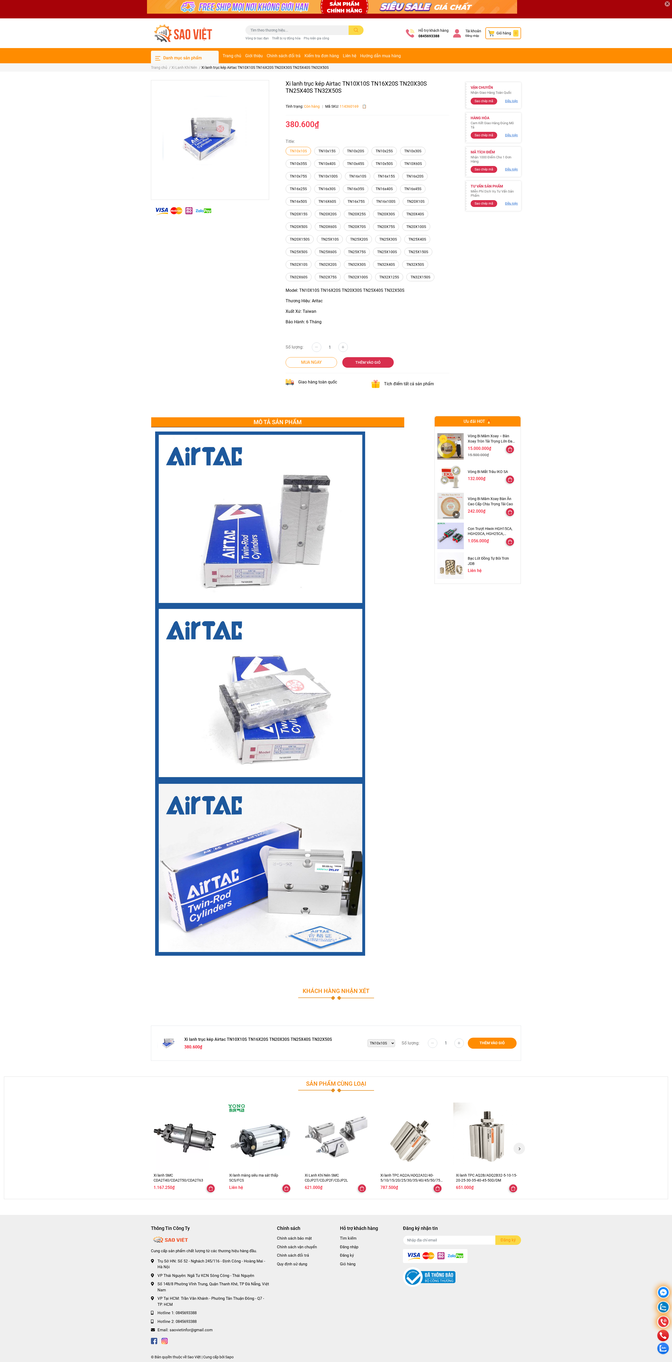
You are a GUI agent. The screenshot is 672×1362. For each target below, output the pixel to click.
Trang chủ (232, 55)
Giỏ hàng (347, 1264)
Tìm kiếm (348, 1238)
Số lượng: (294, 347)
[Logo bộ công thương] (429, 1277)
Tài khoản (473, 31)
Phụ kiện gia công (316, 38)
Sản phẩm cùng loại (336, 1083)
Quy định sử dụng (292, 1264)
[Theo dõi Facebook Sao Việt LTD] (154, 1340)
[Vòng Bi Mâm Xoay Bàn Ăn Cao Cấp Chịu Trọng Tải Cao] (450, 506)
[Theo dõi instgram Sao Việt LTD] (164, 1340)
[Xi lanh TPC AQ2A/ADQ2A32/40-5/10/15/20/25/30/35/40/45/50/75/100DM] (411, 1136)
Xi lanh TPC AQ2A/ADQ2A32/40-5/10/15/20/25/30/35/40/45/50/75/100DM (411, 1180)
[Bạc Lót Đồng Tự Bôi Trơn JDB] (450, 565)
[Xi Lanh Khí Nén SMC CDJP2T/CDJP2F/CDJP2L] (336, 1136)
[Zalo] (663, 1307)
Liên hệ (349, 55)
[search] (356, 30)
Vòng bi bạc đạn (257, 38)
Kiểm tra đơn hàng (321, 55)
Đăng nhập (472, 36)
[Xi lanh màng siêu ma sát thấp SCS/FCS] (260, 1136)
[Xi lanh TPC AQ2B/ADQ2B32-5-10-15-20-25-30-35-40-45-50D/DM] (487, 1136)
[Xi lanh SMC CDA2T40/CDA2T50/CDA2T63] (185, 1136)
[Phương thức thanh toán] (183, 210)
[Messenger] (663, 1293)
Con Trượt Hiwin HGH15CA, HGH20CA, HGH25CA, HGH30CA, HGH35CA (490, 534)
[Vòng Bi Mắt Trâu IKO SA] (450, 476)
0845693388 (428, 36)
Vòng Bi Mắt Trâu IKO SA (488, 472)
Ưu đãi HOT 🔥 (477, 421)
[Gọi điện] (663, 1322)
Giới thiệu (254, 55)
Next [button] (519, 1148)
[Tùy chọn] (510, 449)
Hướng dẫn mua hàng (380, 55)
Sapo (229, 1357)
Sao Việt (194, 1357)
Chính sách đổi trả (284, 55)
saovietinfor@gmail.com (191, 1330)
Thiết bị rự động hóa (286, 38)
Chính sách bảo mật (294, 1238)
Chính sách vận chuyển (297, 1247)
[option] (210, 138)
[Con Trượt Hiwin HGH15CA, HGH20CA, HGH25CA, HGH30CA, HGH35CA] (450, 536)
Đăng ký (347, 1255)
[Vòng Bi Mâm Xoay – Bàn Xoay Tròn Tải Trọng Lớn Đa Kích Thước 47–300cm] (450, 446)
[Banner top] (336, 9)
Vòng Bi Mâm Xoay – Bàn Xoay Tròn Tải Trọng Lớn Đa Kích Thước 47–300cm (490, 441)
